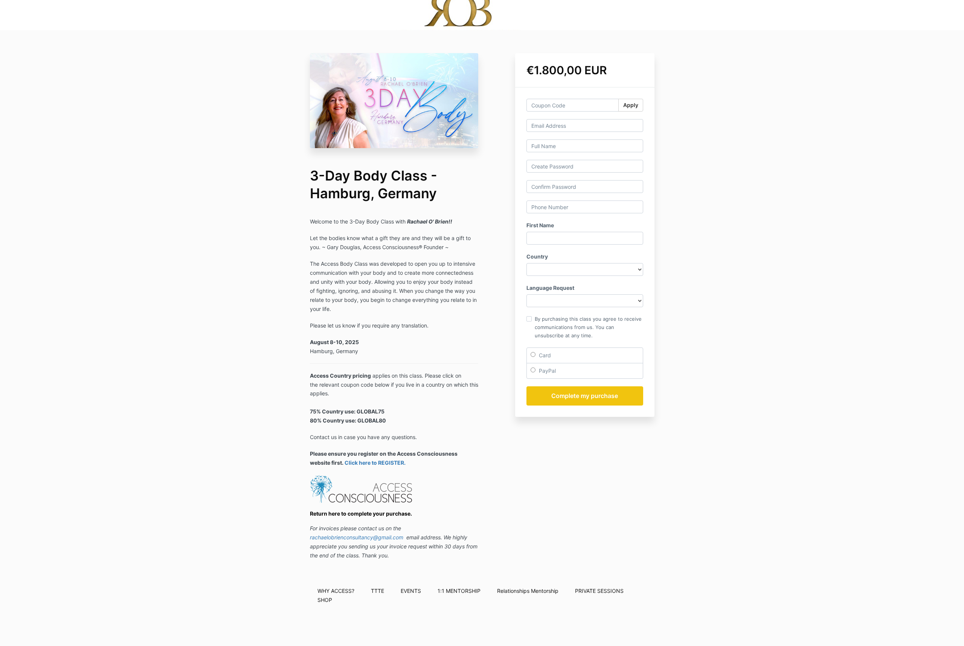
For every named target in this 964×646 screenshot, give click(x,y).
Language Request (550, 288)
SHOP (324, 600)
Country (537, 256)
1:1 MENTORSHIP (459, 591)
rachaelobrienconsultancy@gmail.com (356, 537)
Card (544, 355)
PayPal (546, 370)
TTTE (377, 591)
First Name (540, 225)
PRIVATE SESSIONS (599, 591)
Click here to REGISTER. (375, 462)
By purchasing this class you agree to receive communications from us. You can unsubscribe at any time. (588, 327)
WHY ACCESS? (335, 591)
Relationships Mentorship (527, 591)
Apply (630, 105)
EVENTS (411, 591)
